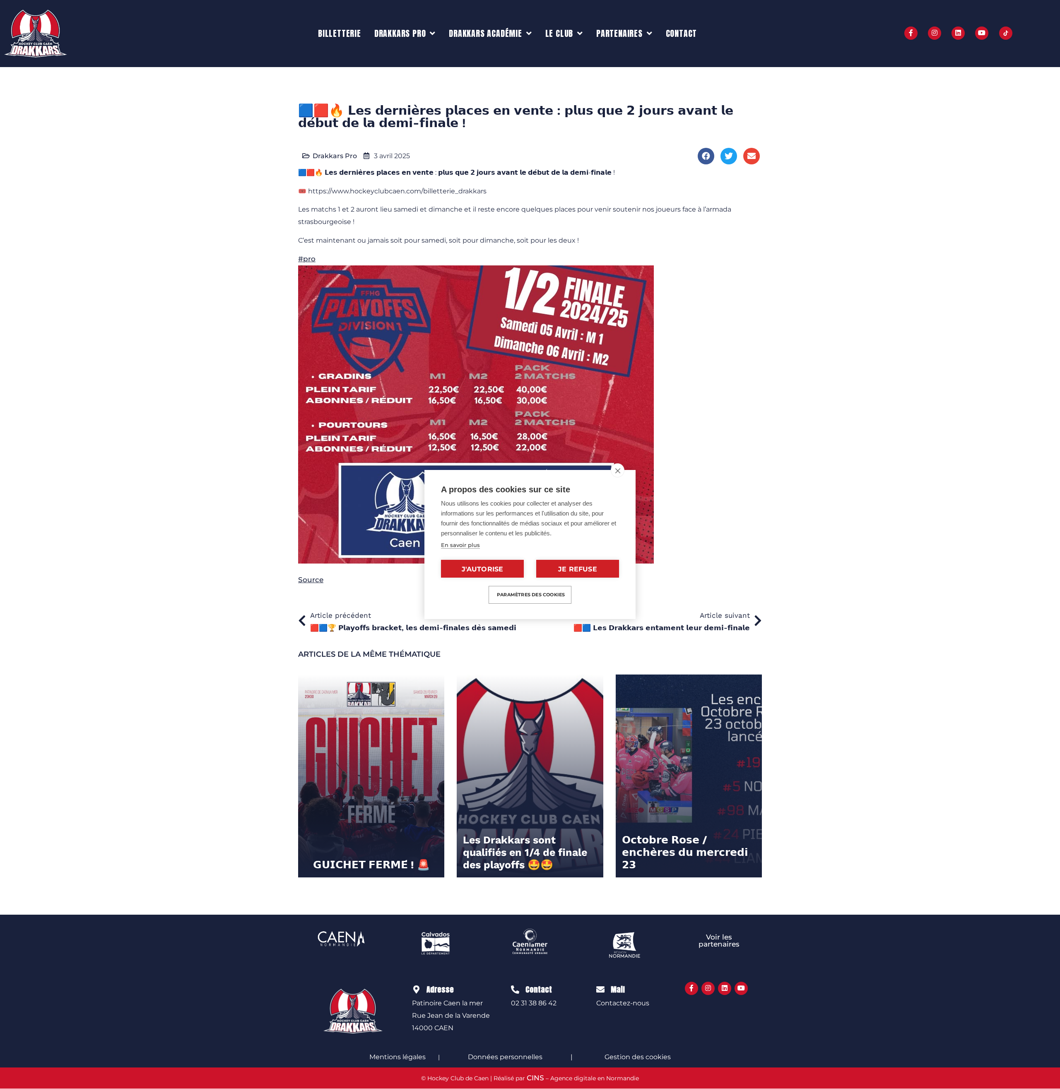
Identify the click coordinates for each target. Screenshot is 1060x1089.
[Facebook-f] (911, 33)
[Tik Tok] (1005, 33)
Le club (559, 33)
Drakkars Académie (485, 33)
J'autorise (483, 569)
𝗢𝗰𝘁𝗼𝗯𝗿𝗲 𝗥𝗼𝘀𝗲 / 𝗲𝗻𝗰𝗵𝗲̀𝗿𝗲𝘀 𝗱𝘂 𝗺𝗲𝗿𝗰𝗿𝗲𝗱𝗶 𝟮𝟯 (685, 852)
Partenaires (619, 33)
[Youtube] (981, 33)
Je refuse (577, 569)
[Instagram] (934, 33)
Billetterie (339, 33)
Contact (681, 33)
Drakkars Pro (400, 33)
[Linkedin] (958, 33)
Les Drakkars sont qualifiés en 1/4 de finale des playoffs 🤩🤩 (525, 852)
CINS (535, 1078)
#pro (307, 259)
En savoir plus (460, 545)
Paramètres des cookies (531, 595)
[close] (617, 470)
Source (310, 580)
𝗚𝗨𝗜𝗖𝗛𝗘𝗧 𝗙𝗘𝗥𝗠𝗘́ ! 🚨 (371, 865)
